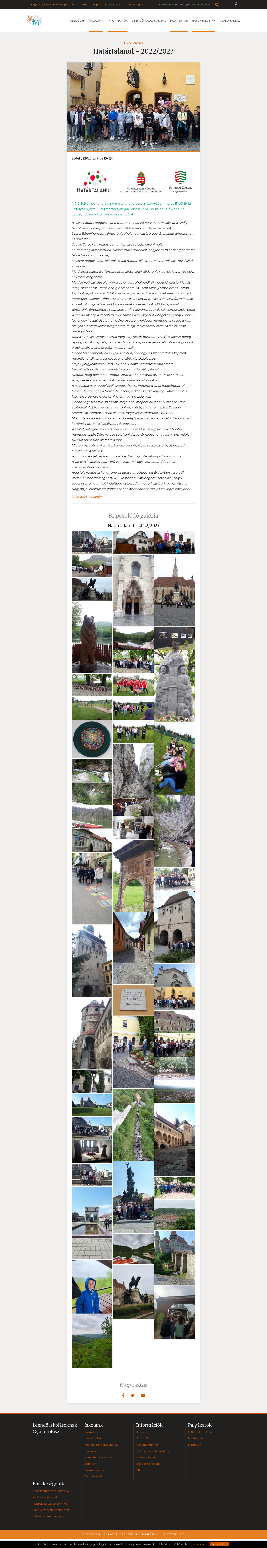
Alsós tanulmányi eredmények (52, 1491)
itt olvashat (198, 1544)
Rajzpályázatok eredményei (50, 1503)
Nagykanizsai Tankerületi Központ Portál (54, 4)
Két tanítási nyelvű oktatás (101, 1444)
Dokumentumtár (147, 1444)
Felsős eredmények (45, 1497)
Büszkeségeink (203, 20)
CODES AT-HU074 (200, 1432)
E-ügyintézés (112, 4)
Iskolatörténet (93, 1438)
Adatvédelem (91, 1534)
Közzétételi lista (174, 1534)
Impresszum (150, 1534)
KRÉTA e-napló (91, 4)
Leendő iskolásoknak (149, 20)
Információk (118, 20)
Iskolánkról (91, 1432)
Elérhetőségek (134, 4)
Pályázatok (179, 20)
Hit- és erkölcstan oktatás (152, 1451)
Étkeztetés (143, 1470)
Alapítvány (91, 1463)
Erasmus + (194, 1444)
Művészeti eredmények (48, 1516)
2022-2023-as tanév (87, 496)
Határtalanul (133, 42)
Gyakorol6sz (230, 20)
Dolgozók (142, 1438)
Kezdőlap (77, 20)
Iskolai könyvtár (94, 1470)
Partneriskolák (93, 1476)
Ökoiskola (90, 1451)
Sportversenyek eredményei (51, 1510)
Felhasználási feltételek (121, 1534)
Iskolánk (96, 20)
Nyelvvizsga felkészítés (99, 1457)
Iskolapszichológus (148, 1463)
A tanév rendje (145, 1457)
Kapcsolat (142, 1432)
